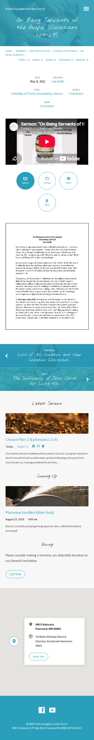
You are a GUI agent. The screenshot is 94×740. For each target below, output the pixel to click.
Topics (23, 59)
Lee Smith (58, 81)
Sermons (21, 51)
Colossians (76, 93)
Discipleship (44, 93)
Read (68, 182)
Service (58, 93)
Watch (25, 183)
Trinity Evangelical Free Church (25, 9)
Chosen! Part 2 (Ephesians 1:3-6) (32, 439)
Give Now (15, 574)
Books (49, 59)
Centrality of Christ (65, 51)
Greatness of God (39, 51)
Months (81, 59)
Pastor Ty (22, 446)
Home (9, 51)
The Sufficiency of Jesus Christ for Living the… (44, 381)
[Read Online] (33, 446)
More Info (39, 656)
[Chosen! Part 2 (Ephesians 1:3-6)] (47, 431)
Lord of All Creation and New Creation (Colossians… (49, 357)
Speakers (64, 59)
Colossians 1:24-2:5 (56, 31)
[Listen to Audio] (38, 446)
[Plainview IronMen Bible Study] (47, 503)
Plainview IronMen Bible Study (30, 512)
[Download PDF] (43, 446)
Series (36, 59)
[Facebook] (42, 710)
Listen (47, 183)
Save (47, 205)
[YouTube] (52, 710)
